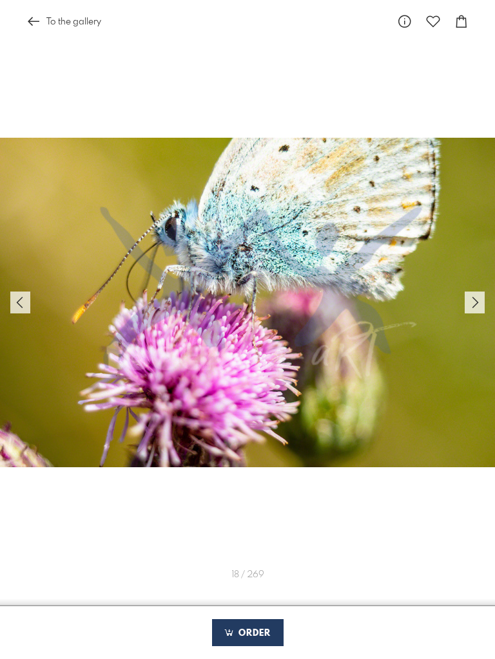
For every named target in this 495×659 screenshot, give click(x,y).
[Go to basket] (461, 21)
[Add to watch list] (433, 21)
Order (253, 633)
